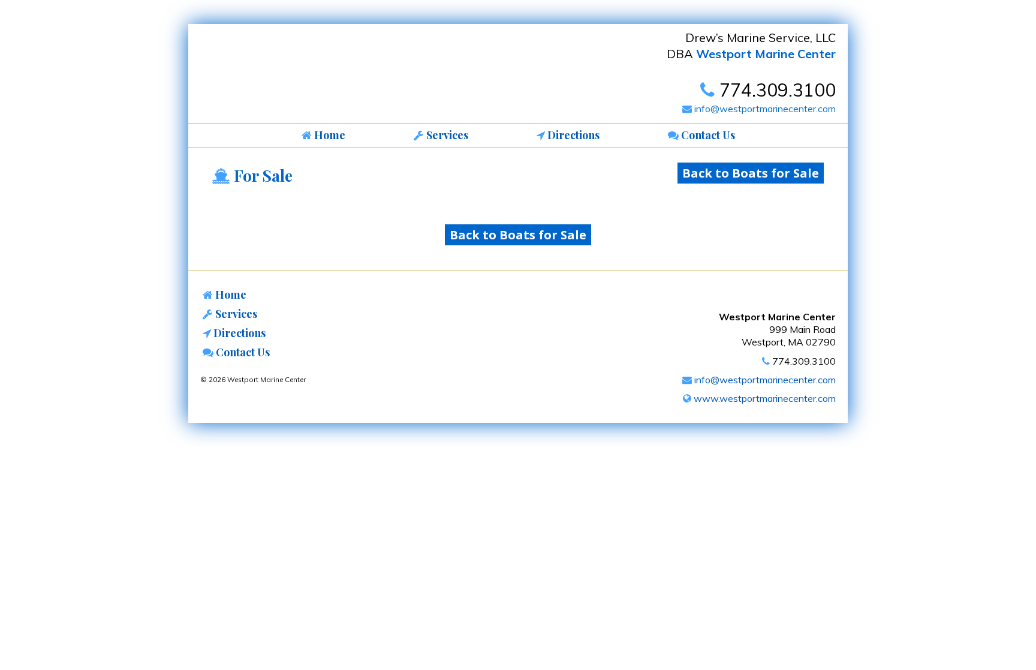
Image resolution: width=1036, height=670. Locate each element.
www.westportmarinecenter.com (763, 398)
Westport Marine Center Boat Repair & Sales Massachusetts (287, 76)
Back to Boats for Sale (750, 173)
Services (235, 314)
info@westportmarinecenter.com (764, 109)
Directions (238, 333)
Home (229, 294)
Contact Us (241, 352)
